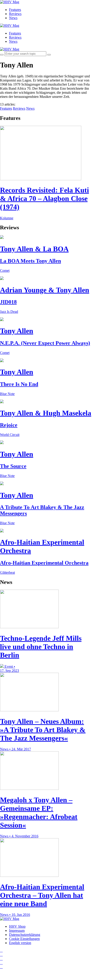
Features (15, 10)
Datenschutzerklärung (24, 935)
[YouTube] (1, 959)
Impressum (17, 930)
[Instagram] (1, 950)
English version (20, 943)
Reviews (15, 14)
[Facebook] (1, 955)
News (13, 18)
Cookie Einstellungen (24, 939)
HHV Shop (17, 926)
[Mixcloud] (1, 963)
